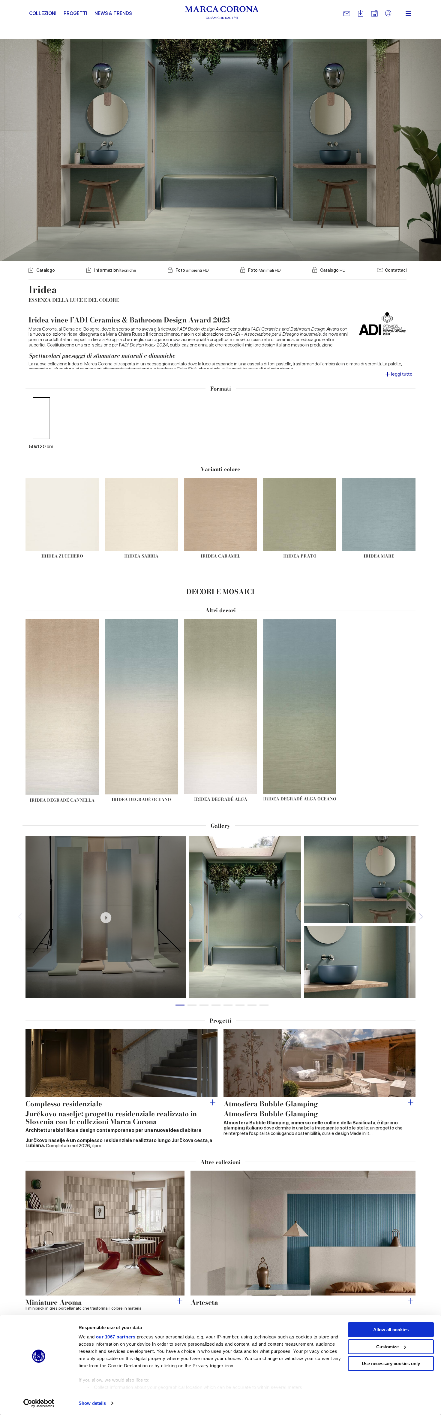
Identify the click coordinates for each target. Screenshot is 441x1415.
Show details (92, 1403)
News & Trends (113, 13)
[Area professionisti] (388, 13)
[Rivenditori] (374, 14)
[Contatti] (346, 13)
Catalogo (45, 270)
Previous (20, 917)
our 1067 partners (116, 1336)
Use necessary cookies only (391, 1363)
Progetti (75, 13)
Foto (192, 270)
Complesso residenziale (64, 1104)
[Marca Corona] (222, 13)
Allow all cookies (391, 1329)
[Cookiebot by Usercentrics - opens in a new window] (39, 1403)
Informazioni (115, 270)
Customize (387, 1346)
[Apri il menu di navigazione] (408, 13)
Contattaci (395, 270)
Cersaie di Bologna (81, 329)
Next (420, 917)
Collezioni (42, 13)
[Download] (360, 14)
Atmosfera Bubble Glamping (271, 1104)
